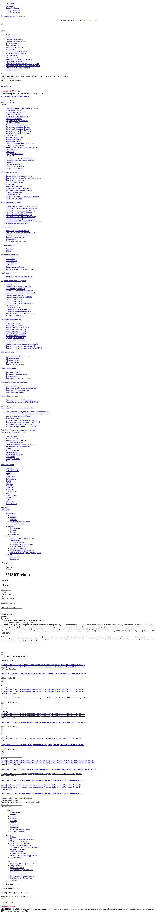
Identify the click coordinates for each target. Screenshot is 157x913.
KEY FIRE (10, 265)
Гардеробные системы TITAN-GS (19, 400)
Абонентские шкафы (14, 186)
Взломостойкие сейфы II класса (18, 127)
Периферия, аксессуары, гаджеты (19, 59)
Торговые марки (12, 70)
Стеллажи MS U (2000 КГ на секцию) (20, 211)
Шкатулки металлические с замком (19, 277)
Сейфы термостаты (13, 307)
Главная (9, 567)
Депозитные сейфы (13, 139)
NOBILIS (9, 485)
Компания (9, 526)
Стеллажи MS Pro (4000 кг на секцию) (21, 217)
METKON (10, 502)
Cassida (8, 499)
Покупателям (11, 513)
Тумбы (8, 342)
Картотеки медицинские (15, 289)
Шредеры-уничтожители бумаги (18, 378)
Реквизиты (14, 534)
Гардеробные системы (14, 62)
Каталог (7, 102)
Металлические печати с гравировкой (20, 233)
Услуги (8, 536)
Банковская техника (13, 57)
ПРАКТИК (10, 489)
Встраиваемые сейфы (14, 112)
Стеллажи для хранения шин (17, 223)
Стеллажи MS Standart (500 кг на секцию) (22, 208)
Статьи (13, 532)
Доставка (13, 518)
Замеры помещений (18, 549)
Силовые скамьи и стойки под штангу (21, 444)
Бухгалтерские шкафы (14, 182)
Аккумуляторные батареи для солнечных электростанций (28, 414)
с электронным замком (14, 168)
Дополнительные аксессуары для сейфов (22, 147)
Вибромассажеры (12, 453)
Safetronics (10, 497)
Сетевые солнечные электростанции (20, 420)
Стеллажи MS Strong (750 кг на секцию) (21, 206)
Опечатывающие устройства (17, 235)
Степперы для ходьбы (14, 442)
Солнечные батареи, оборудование (23, 856)
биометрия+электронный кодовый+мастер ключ (22, 620)
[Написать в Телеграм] (19, 91)
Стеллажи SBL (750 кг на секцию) (19, 215)
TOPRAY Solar (11, 495)
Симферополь (15, 557)
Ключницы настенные (14, 47)
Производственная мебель (16, 53)
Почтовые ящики (12, 45)
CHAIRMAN (11, 491)
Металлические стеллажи (16, 41)
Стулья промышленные (15, 338)
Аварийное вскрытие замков (21, 544)
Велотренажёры (12, 438)
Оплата (13, 516)
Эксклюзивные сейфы (14, 137)
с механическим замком (15, 166)
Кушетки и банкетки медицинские (19, 291)
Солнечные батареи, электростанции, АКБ (22, 64)
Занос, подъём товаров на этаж (22, 538)
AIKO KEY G (11, 263)
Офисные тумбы (12, 360)
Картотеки (10, 184)
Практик (9, 249)
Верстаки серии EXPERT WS (17, 327)
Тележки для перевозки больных (18, 309)
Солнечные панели (13, 418)
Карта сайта (14, 827)
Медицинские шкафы (14, 301)
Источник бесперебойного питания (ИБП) (22, 426)
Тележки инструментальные (17, 340)
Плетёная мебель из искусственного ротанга (23, 66)
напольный (10, 156)
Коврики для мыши (13, 386)
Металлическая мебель (14, 39)
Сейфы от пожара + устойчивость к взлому (22, 108)
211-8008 (61, 76)
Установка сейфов (17, 542)
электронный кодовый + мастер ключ (18, 623)
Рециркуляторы (12, 305)
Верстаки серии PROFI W (16, 336)
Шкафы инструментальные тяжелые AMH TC (24, 348)
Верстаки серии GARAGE (16, 329)
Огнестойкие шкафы (14, 192)
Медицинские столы (14, 299)
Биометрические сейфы (15, 110)
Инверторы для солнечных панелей (20, 424)
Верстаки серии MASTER (16, 332)
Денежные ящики (12, 376)
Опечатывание (11, 43)
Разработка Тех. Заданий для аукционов (25, 553)
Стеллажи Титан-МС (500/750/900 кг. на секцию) (25, 221)
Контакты (9, 555)
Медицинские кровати (14, 295)
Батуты (8, 448)
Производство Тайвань (15, 267)
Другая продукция (17, 849)
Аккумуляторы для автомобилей (18, 416)
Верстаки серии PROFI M (16, 334)
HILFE (8, 481)
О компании (15, 528)
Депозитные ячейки (13, 141)
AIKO (8, 473)
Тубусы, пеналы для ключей (16, 241)
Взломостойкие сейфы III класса (18, 129)
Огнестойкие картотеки (15, 145)
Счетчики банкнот (13, 372)
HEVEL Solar (11, 479)
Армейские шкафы (13, 123)
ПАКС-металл (11, 504)
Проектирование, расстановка (22, 551)
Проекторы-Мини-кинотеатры (18, 390)
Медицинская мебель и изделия (18, 51)
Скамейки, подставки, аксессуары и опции (22, 197)
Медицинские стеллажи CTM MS (19, 297)
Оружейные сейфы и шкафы (17, 121)
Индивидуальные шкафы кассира (19, 190)
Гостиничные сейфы (14, 119)
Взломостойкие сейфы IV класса (18, 131)
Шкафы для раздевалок (15, 364)
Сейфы (8, 37)
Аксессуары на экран (14, 325)
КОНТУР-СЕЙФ (12, 471)
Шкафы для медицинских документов (21, 313)
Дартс (8, 461)
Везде (8, 35)
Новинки (4, 508)
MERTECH (10, 493)
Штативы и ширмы (13, 315)
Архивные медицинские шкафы (18, 287)
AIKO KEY (10, 259)
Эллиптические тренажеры (16, 440)
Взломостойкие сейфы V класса (18, 133)
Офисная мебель (12, 55)
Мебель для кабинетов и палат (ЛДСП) (21, 293)
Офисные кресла (12, 358)
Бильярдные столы (13, 459)
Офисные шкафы (12, 362)
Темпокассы (10, 150)
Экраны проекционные (15, 392)
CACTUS (9, 475)
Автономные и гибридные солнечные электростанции (27, 412)
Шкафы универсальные (15, 180)
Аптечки (9, 285)
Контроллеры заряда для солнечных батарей (23, 422)
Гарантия (13, 520)
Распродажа (5, 510)
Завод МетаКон (12, 469)
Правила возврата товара (20, 522)
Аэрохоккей (10, 457)
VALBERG (10, 487)
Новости (13, 530)
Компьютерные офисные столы (18, 356)
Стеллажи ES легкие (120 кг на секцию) (21, 219)
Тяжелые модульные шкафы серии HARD (22, 344)
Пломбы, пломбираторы (15, 237)
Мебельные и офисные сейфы (17, 117)
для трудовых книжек (14, 154)
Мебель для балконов (14, 199)
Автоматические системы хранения (20, 269)
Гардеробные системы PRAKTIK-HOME (22, 402)
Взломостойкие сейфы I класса (18, 125)
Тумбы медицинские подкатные (18, 311)
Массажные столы (13, 450)
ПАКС (8, 251)
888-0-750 (7, 78)
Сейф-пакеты (11, 239)
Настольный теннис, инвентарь (18, 446)
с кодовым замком (13, 164)
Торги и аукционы (17, 524)
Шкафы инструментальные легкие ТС (21, 346)
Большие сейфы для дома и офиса (19, 158)
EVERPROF (10, 477)
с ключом (9, 162)
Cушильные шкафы (13, 323)
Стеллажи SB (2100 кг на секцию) (19, 213)
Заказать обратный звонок (11, 80)
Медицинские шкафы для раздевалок (20, 303)
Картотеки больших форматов (17, 188)
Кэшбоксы (10, 49)
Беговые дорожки (12, 436)
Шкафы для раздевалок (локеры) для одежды (23, 178)
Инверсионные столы (14, 455)
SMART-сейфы (11, 135)
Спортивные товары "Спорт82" (18, 68)
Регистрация (15, 12)
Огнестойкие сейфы (13, 115)
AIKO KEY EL (11, 261)
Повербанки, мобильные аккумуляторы (21, 388)
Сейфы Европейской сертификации (20, 143)
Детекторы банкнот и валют (17, 374)
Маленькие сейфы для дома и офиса (20, 160)
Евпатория (14, 559)
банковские (10, 152)
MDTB (8, 483)
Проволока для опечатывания (17, 231)
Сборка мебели (16, 540)
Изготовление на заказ (19, 546)
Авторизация (15, 10)
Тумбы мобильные (13, 194)
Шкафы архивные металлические (19, 176)
